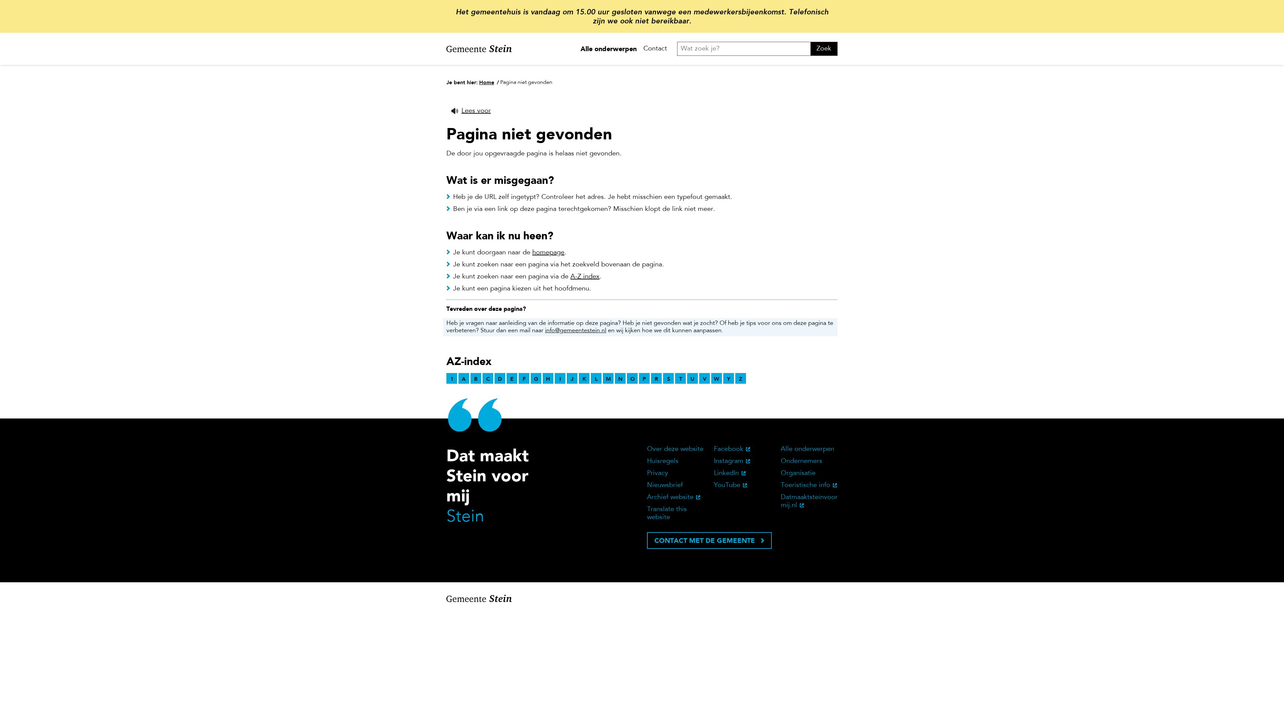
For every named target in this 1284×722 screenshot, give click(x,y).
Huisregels (662, 461)
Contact (655, 48)
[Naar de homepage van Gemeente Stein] (479, 49)
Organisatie (798, 473)
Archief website (670, 497)
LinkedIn (726, 473)
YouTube (727, 485)
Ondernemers (801, 461)
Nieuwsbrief (665, 485)
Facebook (728, 449)
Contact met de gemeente (704, 540)
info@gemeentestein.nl (575, 331)
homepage (548, 252)
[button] (471, 111)
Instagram (728, 461)
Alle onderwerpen (608, 49)
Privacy (657, 473)
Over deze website (675, 449)
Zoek (824, 48)
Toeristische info (805, 485)
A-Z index (585, 276)
